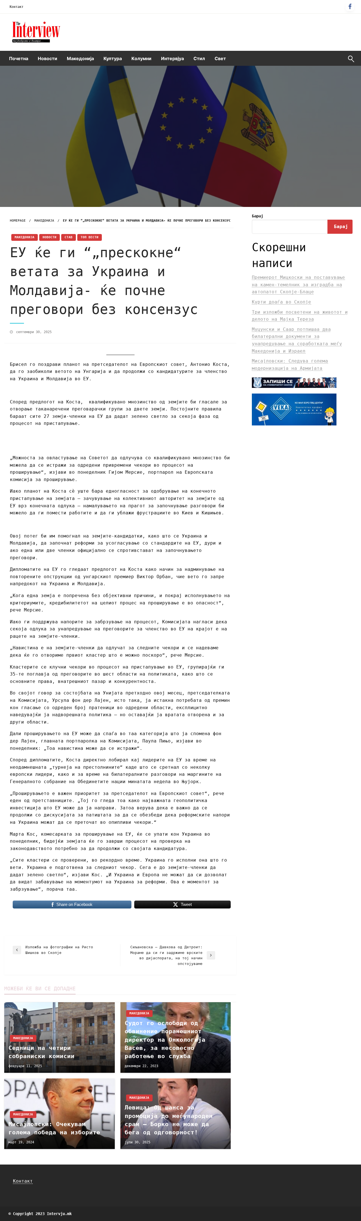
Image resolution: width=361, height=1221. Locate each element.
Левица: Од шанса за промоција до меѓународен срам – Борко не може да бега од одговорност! (169, 1120)
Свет (220, 58)
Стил (199, 58)
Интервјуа (172, 58)
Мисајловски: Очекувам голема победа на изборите (54, 1128)
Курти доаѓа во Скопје (281, 302)
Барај (257, 216)
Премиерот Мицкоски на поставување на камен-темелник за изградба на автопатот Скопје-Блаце (298, 284)
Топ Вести (89, 237)
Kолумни (141, 58)
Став (68, 237)
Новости (47, 58)
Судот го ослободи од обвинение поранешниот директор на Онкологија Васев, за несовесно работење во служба (165, 1040)
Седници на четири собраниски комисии (41, 1052)
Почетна (18, 58)
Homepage (18, 220)
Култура (113, 58)
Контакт (16, 7)
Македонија (80, 58)
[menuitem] (18, 58)
